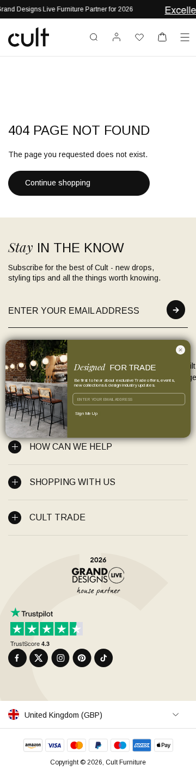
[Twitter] (38, 658)
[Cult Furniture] (28, 37)
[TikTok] (103, 658)
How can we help (70, 446)
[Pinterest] (81, 658)
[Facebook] (17, 658)
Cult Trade (57, 517)
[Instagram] (60, 658)
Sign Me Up (86, 413)
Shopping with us (72, 482)
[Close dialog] (180, 350)
